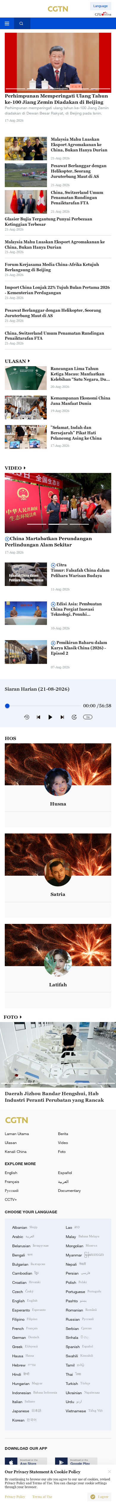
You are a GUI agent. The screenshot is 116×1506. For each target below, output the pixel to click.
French (24, 1328)
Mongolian (81, 1245)
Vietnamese (84, 1410)
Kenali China (15, 1151)
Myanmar (85, 1254)
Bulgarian (28, 1264)
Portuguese (83, 1291)
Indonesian (34, 1392)
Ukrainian (83, 1392)
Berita (63, 1133)
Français (12, 1181)
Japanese (26, 1410)
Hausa (23, 1355)
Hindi (20, 1374)
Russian (80, 1319)
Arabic (23, 1236)
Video (63, 1142)
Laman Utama (17, 1133)
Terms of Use (42, 1497)
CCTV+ (11, 1199)
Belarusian (30, 1245)
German (25, 1337)
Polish (76, 1282)
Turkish (78, 1383)
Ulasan (11, 1142)
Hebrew (24, 1364)
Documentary (69, 1190)
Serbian (79, 1328)
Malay (82, 1236)
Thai (73, 1374)
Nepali (76, 1264)
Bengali (22, 1254)
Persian (78, 1272)
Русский (11, 1190)
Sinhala (77, 1337)
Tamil (75, 1364)
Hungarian (27, 1383)
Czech (23, 1291)
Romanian (81, 1309)
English (11, 1172)
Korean (24, 1419)
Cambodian (25, 1272)
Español (65, 1172)
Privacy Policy (15, 1497)
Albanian (24, 1227)
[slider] (7, 706)
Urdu (74, 1401)
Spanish (79, 1346)
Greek (25, 1346)
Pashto (76, 1300)
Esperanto (29, 1309)
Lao (73, 1227)
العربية (63, 1181)
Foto (61, 1151)
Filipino (24, 1319)
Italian (23, 1401)
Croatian (26, 1282)
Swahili (79, 1355)
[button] (15, 88)
